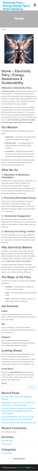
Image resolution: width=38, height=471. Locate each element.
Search (4, 383)
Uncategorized (6, 453)
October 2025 (6, 444)
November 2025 (7, 440)
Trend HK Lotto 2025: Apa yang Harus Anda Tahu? (19, 422)
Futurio (33, 467)
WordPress (20, 467)
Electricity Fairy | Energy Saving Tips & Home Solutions (16, 5)
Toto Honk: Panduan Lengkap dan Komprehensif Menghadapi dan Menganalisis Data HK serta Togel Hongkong (18, 410)
